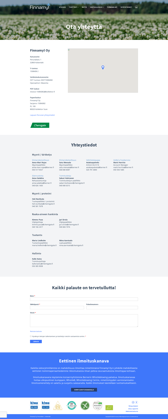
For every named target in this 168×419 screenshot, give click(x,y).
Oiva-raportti (133, 409)
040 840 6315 (64, 185)
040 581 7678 (37, 206)
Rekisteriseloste (36, 331)
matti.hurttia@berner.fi (123, 167)
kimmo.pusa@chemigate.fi (43, 224)
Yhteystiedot (126, 7)
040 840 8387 (64, 170)
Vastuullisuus (96, 7)
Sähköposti (34, 304)
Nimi (32, 296)
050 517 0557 (37, 170)
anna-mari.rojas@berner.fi (43, 167)
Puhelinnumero (92, 304)
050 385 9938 (37, 266)
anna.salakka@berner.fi (42, 183)
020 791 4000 (91, 170)
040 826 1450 (37, 185)
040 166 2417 (37, 227)
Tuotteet (73, 7)
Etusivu (62, 7)
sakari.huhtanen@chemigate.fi (72, 183)
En (136, 7)
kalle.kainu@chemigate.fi (42, 264)
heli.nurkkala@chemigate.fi (43, 204)
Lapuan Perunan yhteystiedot (42, 115)
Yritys (84, 7)
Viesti (32, 313)
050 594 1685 (118, 170)
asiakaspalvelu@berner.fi (96, 167)
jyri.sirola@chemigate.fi (69, 224)
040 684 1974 (64, 227)
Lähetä (36, 341)
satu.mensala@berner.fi (69, 167)
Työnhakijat (112, 7)
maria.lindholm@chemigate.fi (44, 245)
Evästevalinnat (134, 416)
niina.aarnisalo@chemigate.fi (71, 245)
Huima (128, 416)
